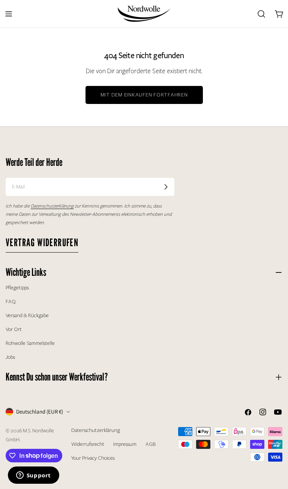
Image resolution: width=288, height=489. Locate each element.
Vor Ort (14, 329)
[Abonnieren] (166, 187)
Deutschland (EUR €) (39, 411)
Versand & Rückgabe (27, 315)
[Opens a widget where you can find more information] (33, 475)
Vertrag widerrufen (42, 242)
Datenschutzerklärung (95, 430)
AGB (151, 444)
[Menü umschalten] (8, 13)
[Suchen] (261, 13)
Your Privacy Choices (93, 458)
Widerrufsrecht (87, 444)
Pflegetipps (17, 287)
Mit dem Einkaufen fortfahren (144, 95)
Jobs (10, 357)
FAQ (11, 301)
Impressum (124, 444)
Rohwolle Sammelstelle (30, 343)
